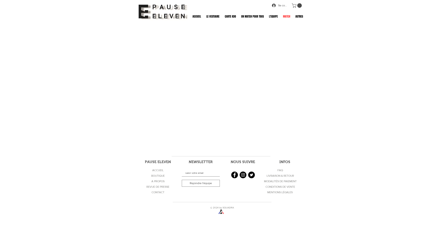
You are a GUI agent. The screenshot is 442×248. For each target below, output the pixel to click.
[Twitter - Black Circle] (251, 175)
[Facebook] (234, 175)
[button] (297, 5)
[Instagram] (243, 175)
